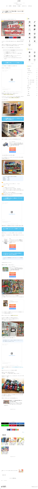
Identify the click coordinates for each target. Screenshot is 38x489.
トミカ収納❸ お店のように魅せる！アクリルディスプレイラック (12, 55)
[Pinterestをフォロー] (14, 429)
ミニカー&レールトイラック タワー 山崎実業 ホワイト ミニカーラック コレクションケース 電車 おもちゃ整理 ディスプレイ (16, 241)
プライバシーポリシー (34, 485)
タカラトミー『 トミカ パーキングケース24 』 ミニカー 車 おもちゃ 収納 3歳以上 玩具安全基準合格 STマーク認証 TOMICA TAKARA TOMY (16, 144)
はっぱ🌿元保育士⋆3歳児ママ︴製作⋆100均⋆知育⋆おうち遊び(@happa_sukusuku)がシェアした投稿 (14, 91)
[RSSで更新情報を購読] (18, 429)
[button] (24, 3)
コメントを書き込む (12, 478)
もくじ (12, 50)
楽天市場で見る (12, 306)
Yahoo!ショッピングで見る (12, 276)
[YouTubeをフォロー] (13, 429)
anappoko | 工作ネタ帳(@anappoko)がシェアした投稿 (11, 365)
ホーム (26, 485)
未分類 (2, 8)
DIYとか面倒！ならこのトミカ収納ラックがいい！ (10, 56)
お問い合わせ (29, 485)
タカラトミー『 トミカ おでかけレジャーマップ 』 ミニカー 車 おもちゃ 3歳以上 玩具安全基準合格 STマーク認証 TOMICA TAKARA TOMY (16, 268)
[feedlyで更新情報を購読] (16, 429)
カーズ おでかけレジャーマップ (13, 301)
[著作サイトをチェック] (7, 429)
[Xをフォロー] (9, 429)
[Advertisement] (12, 16)
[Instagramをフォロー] (11, 429)
